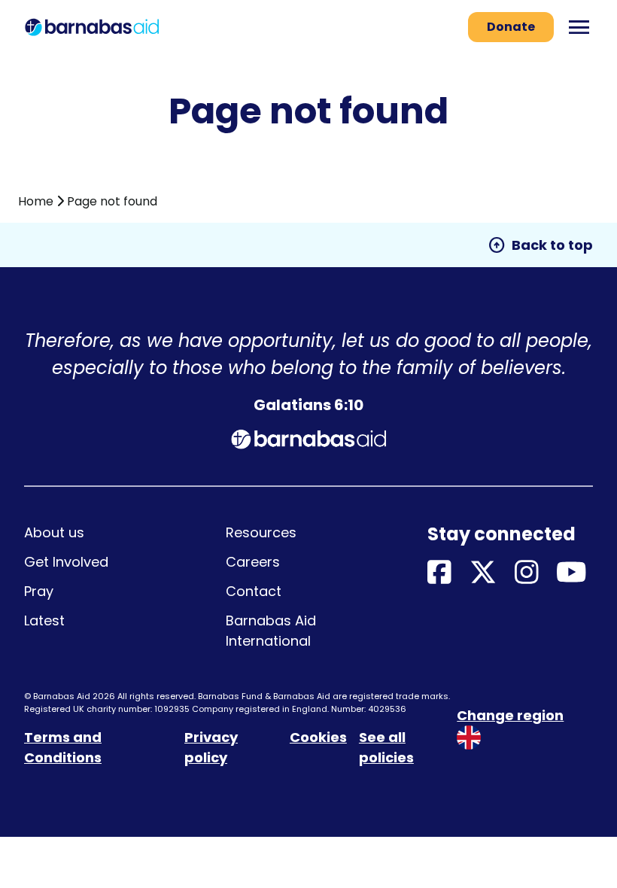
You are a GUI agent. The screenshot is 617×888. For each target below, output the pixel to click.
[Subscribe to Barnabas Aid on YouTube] (571, 573)
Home (35, 201)
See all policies (386, 747)
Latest (44, 620)
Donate (511, 26)
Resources (261, 532)
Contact (253, 591)
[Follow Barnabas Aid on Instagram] (527, 573)
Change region (510, 715)
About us (54, 532)
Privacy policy (211, 747)
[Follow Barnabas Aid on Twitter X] (483, 573)
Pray (38, 591)
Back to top (540, 245)
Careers (253, 561)
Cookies (318, 737)
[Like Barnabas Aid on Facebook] (439, 573)
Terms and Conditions (63, 747)
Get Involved (66, 561)
